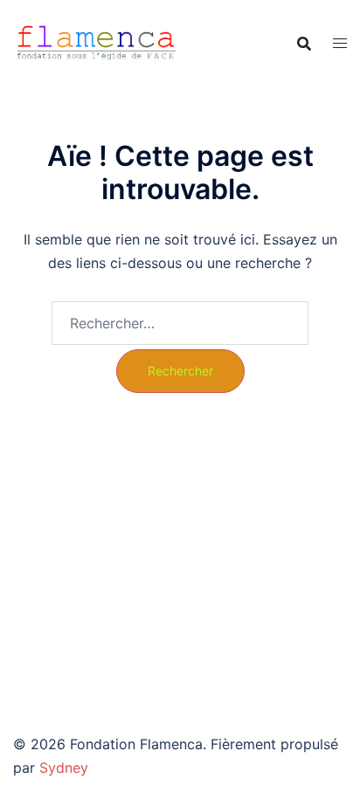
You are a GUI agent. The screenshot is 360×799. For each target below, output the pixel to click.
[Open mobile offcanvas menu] (340, 43)
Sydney (63, 767)
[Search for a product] (304, 44)
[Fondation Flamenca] (96, 42)
